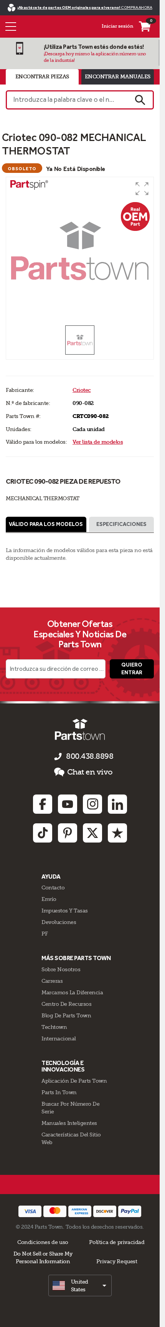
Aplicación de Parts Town (74, 1081)
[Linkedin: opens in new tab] (117, 804)
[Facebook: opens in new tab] (42, 804)
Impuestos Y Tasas (64, 910)
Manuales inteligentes (69, 1123)
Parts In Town (59, 1092)
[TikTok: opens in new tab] (42, 833)
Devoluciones (58, 922)
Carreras (52, 981)
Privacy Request (116, 1261)
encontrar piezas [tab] (42, 76)
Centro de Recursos (66, 1004)
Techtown (54, 1027)
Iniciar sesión (117, 26)
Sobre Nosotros (60, 969)
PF (44, 934)
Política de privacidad (116, 1242)
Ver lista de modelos (98, 442)
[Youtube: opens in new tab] (67, 804)
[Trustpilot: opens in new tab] (117, 833)
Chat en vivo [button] (90, 772)
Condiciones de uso (42, 1242)
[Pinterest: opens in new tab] (67, 833)
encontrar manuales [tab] (117, 76)
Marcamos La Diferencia (72, 992)
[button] (141, 188)
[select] (80, 1285)
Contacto (52, 887)
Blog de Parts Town (66, 1015)
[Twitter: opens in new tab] (92, 833)
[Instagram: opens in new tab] (92, 804)
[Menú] (10, 26)
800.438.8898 (89, 756)
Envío (48, 899)
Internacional (58, 1038)
